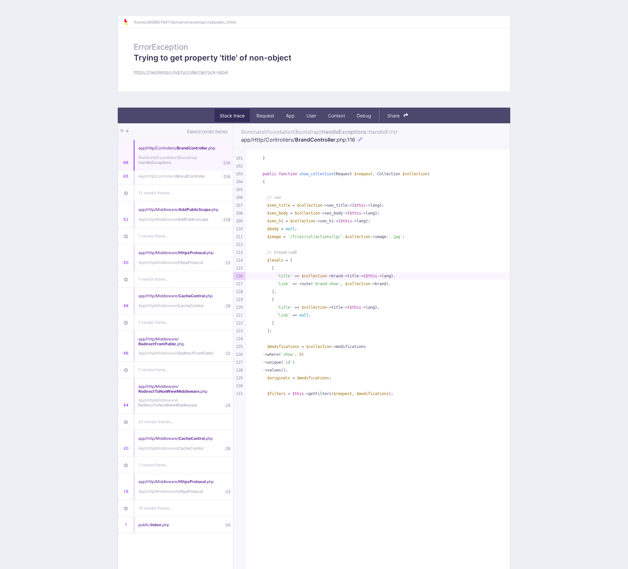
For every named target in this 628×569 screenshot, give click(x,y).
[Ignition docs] (128, 22)
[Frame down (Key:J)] (127, 131)
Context (336, 115)
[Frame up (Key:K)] (122, 131)
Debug (364, 115)
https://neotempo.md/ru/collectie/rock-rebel (181, 72)
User (311, 115)
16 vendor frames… (155, 508)
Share (394, 115)
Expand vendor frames (207, 131)
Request (265, 115)
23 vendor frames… (156, 421)
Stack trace (232, 115)
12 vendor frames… (155, 192)
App (290, 115)
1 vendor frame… (153, 235)
